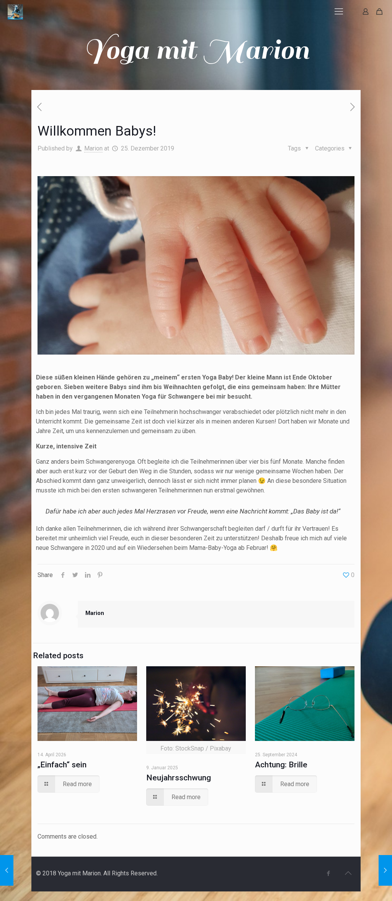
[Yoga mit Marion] (15, 11)
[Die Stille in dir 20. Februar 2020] (385, 870)
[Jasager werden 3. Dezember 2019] (6, 870)
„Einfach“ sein (62, 764)
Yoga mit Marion (196, 50)
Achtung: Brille (281, 764)
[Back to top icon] (348, 873)
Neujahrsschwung (178, 777)
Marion (93, 148)
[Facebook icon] (328, 873)
